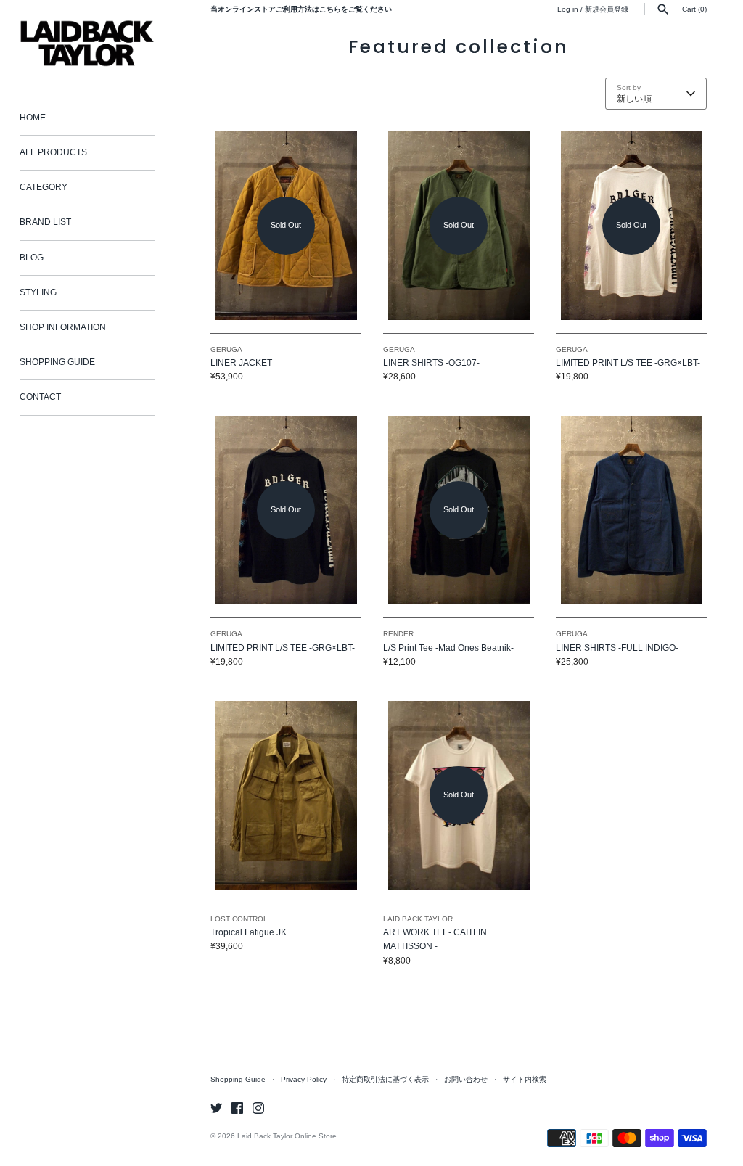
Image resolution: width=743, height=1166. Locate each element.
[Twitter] (216, 1107)
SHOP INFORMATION (63, 327)
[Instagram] (258, 1107)
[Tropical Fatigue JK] (285, 795)
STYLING (38, 292)
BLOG (32, 258)
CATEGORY (43, 187)
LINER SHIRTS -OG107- (431, 363)
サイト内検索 (524, 1079)
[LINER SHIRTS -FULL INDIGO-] (631, 510)
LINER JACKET (241, 363)
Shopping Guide (238, 1079)
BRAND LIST (45, 222)
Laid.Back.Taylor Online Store (287, 1136)
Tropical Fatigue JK (248, 932)
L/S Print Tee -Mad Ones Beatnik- (448, 648)
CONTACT (40, 397)
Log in (567, 9)
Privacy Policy (304, 1079)
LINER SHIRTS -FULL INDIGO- (617, 648)
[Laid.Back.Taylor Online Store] (87, 43)
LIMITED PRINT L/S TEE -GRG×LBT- (628, 363)
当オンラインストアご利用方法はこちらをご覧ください (301, 9)
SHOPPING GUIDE (57, 362)
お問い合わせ (466, 1079)
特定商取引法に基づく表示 (385, 1079)
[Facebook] (237, 1107)
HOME (33, 117)
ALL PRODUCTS (53, 152)
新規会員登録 (606, 9)
